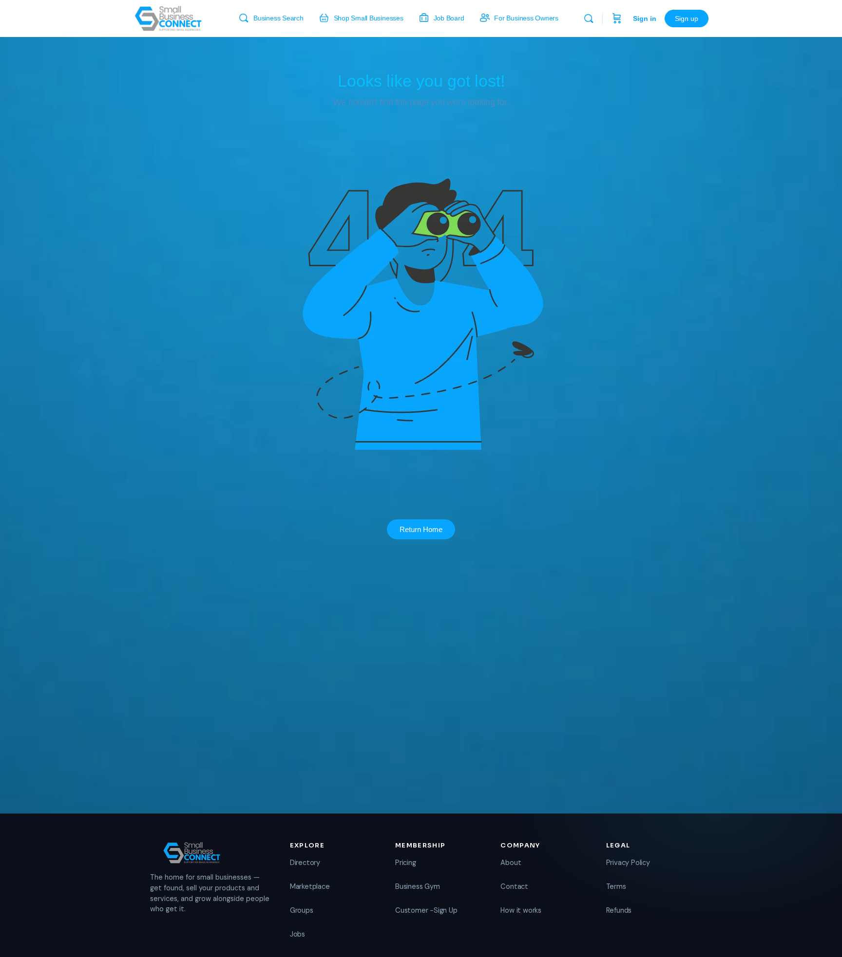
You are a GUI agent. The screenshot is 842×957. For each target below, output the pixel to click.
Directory (305, 862)
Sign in (644, 18)
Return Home (421, 529)
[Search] (588, 18)
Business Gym (417, 886)
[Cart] (617, 18)
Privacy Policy (628, 862)
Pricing (405, 862)
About (510, 862)
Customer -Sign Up (426, 910)
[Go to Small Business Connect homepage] (168, 17)
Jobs (297, 934)
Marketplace (310, 886)
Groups (301, 910)
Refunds (619, 910)
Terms (616, 886)
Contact (514, 886)
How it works (520, 910)
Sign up (686, 18)
